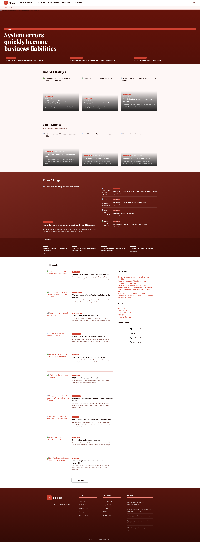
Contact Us (122, 311)
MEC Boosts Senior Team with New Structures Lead (84, 249)
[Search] (194, 3)
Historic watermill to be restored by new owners (55, 249)
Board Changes (26, 3)
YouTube (136, 333)
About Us (121, 309)
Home (6, 7)
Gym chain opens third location (124, 213)
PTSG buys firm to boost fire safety (97, 158)
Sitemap (121, 315)
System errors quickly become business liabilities (30, 41)
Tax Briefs (78, 3)
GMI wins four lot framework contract (137, 158)
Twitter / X (137, 338)
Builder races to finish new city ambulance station (130, 224)
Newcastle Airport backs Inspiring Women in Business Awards (135, 191)
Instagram (137, 342)
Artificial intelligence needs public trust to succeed (138, 100)
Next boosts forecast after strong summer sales (130, 202)
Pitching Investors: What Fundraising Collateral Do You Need (93, 60)
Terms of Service (124, 317)
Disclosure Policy (124, 313)
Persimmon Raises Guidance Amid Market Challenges (113, 249)
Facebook (137, 329)
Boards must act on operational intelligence (69, 225)
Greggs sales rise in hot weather (142, 248)
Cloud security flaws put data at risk (148, 60)
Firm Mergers (53, 3)
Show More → (79, 480)
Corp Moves (40, 3)
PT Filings (66, 3)
